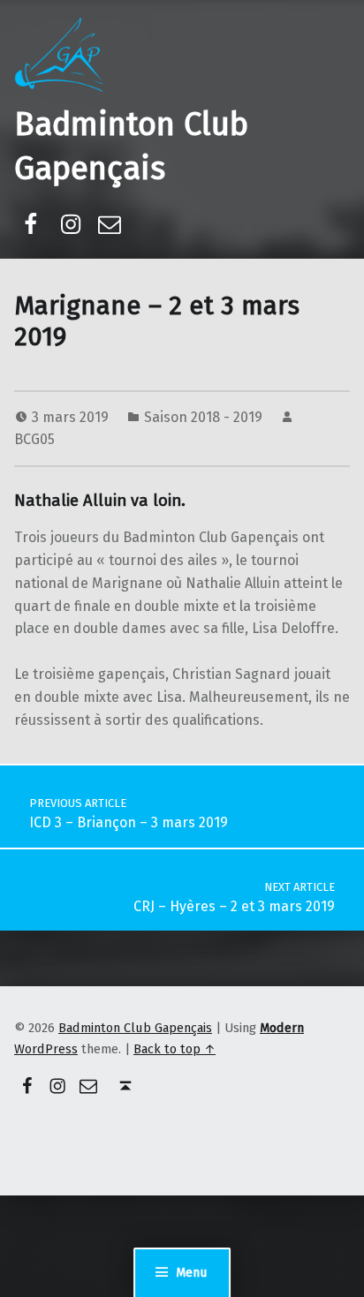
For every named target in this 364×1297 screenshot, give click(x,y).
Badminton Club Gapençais (135, 1028)
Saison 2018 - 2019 (203, 417)
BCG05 (34, 439)
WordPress (46, 1049)
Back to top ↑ (174, 1049)
